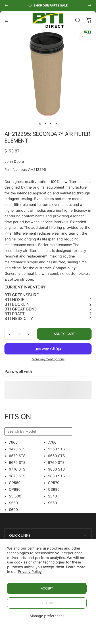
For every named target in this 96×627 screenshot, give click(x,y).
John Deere (14, 161)
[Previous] (6, 5)
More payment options (48, 359)
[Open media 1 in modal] (83, 37)
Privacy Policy (30, 571)
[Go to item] (40, 123)
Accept (47, 588)
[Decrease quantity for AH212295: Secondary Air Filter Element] (9, 333)
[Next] (90, 5)
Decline (47, 603)
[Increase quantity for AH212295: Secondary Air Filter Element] (28, 333)
